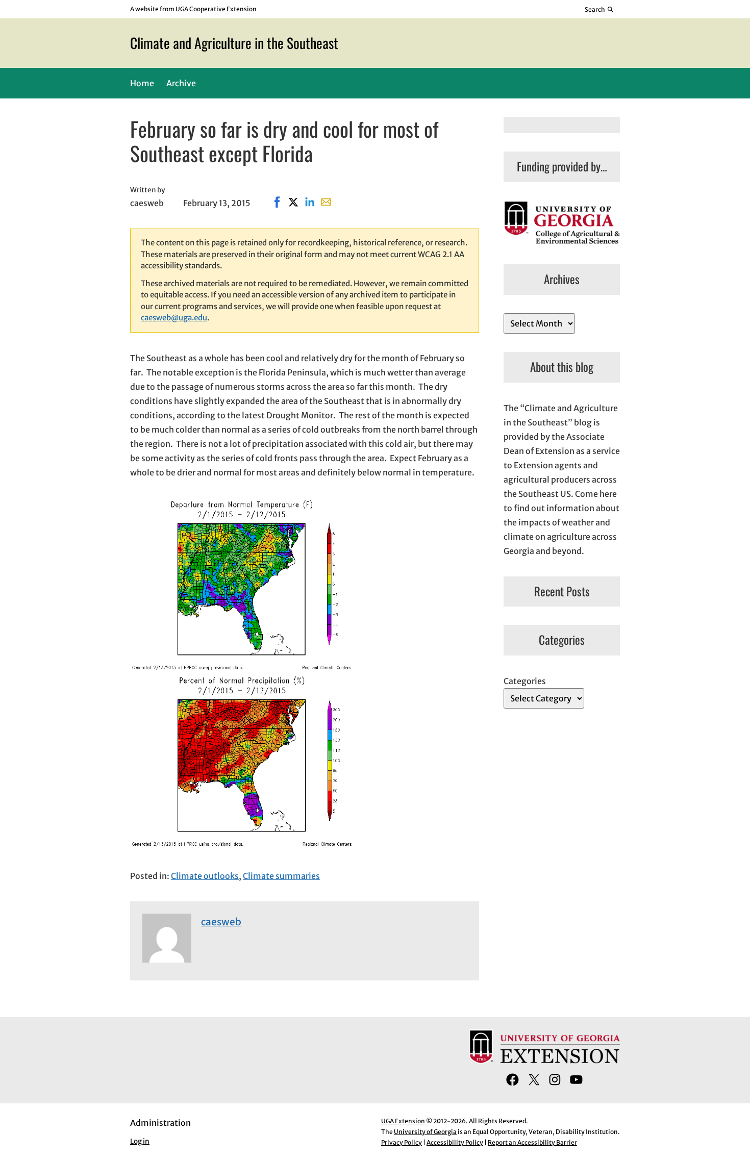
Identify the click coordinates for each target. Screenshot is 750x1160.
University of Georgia (425, 1132)
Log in (139, 1141)
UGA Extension (403, 1121)
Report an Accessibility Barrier (532, 1142)
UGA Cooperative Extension (216, 9)
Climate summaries (281, 876)
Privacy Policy (401, 1142)
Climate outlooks (205, 876)
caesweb (221, 922)
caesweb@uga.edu (174, 317)
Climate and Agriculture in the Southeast (234, 42)
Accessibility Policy (455, 1142)
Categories (525, 681)
